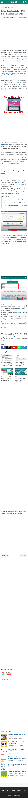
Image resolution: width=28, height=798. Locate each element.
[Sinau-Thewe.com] (14, 2)
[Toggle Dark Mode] (23, 2)
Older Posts (23, 555)
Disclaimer (18, 790)
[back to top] (24, 794)
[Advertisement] (14, 34)
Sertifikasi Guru (15, 69)
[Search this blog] (26, 2)
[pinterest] (14, 347)
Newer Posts (5, 555)
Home (3, 790)
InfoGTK (21, 52)
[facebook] (3, 347)
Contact (13, 790)
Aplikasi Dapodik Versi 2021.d (17, 182)
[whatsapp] (19, 347)
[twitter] (8, 347)
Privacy (24, 790)
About (8, 790)
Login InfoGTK (14, 323)
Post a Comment (23, 17)
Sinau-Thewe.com (15, 337)
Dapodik (4, 77)
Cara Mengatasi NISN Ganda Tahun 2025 (14, 202)
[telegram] (24, 347)
